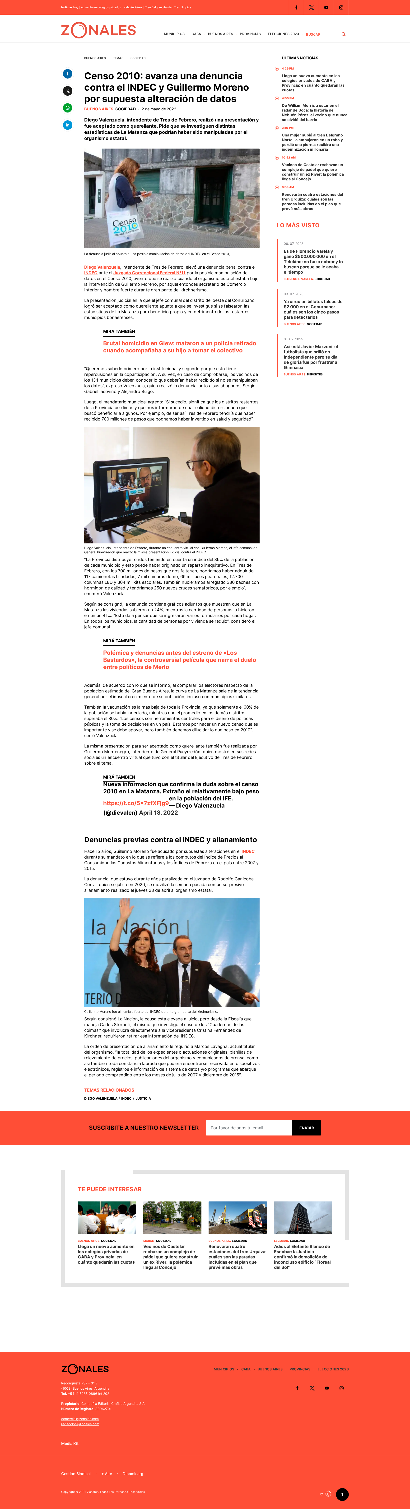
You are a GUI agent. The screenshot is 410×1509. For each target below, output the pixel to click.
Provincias (250, 34)
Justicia (143, 1098)
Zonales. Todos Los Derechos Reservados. (116, 1492)
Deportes (315, 374)
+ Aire (106, 1473)
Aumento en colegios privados (101, 7)
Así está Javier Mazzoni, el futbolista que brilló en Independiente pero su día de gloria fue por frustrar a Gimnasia (311, 357)
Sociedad (138, 58)
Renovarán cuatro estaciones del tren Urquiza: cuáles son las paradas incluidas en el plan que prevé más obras (312, 201)
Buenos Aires (220, 34)
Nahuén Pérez (132, 7)
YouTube (326, 7)
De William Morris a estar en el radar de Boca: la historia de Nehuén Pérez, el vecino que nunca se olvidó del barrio (314, 112)
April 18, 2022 (158, 812)
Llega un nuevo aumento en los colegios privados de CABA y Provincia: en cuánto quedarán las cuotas (313, 82)
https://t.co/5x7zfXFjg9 (136, 803)
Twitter (311, 7)
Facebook (296, 7)
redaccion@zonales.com (80, 1424)
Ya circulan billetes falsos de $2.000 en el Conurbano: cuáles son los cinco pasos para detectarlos (313, 309)
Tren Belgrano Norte (158, 7)
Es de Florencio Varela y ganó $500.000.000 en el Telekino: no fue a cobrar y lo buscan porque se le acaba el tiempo (313, 262)
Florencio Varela (298, 279)
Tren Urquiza (182, 7)
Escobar (281, 1241)
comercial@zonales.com (80, 1419)
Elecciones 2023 (283, 34)
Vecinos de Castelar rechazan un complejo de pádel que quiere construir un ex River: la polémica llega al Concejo (313, 171)
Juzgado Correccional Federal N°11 (149, 272)
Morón (148, 1241)
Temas (118, 58)
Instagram (341, 7)
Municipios (174, 34)
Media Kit (70, 1443)
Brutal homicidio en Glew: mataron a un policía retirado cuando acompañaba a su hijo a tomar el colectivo (179, 347)
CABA (196, 34)
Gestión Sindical (76, 1473)
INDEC (91, 272)
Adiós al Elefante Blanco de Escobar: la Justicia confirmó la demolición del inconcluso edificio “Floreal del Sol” (302, 1257)
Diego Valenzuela (102, 267)
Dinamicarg (133, 1473)
